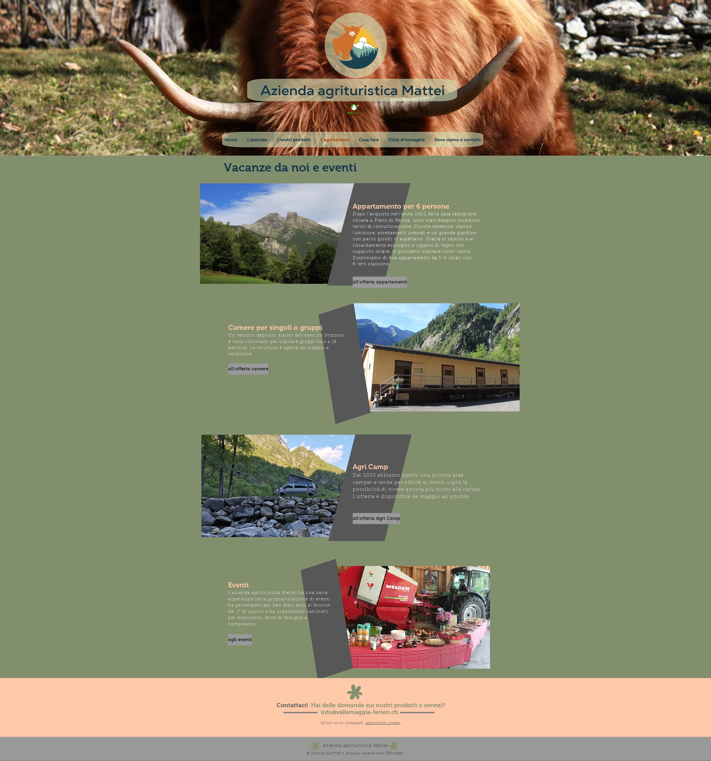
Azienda (287, 90)
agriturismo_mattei (383, 723)
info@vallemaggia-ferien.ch (359, 712)
